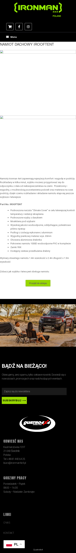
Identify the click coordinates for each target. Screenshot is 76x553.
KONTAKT (8, 533)
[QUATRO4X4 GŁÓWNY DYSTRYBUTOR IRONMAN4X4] (38, 10)
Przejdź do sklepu (38, 283)
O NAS (6, 522)
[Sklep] (10, 26)
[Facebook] (19, 26)
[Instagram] (28, 26)
